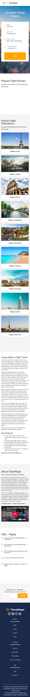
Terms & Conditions (15, 660)
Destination (10, 32)
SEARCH (15, 56)
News (15, 637)
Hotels (15, 629)
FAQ (15, 671)
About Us (15, 648)
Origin (8, 24)
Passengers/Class (12, 46)
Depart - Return (11, 39)
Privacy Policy (15, 656)
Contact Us (15, 675)
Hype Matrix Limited (10, 695)
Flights (15, 625)
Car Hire (15, 633)
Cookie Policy (15, 652)
